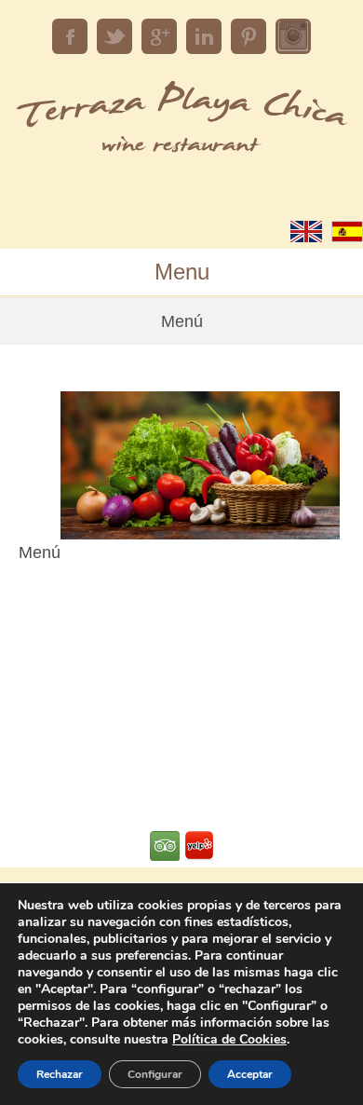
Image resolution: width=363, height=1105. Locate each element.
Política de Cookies (229, 1039)
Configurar (155, 1074)
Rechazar (59, 1074)
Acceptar (250, 1074)
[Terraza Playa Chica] (181, 150)
